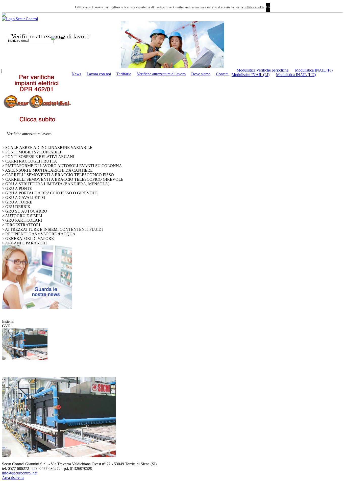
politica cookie (254, 7)
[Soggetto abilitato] (172, 44)
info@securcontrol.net (19, 473)
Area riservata (13, 477)
